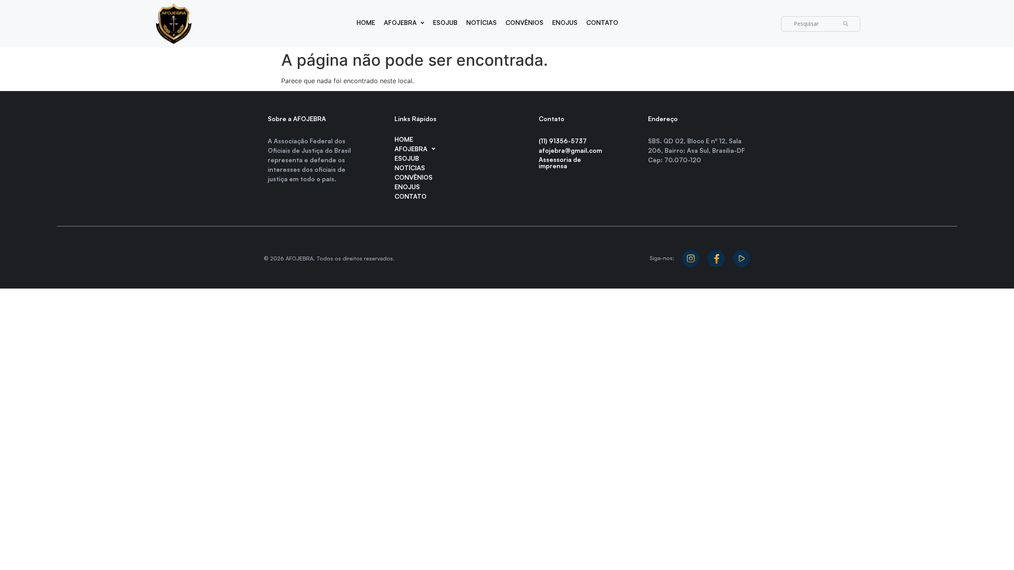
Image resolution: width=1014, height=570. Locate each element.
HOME (365, 23)
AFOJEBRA (400, 23)
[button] (404, 23)
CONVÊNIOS (524, 23)
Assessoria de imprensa (560, 163)
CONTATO (602, 23)
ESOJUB (445, 23)
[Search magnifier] (848, 24)
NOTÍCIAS (481, 23)
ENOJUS (565, 23)
